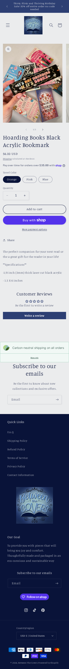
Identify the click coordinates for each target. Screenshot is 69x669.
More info (34, 358)
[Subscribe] (57, 399)
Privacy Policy (16, 466)
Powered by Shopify (48, 662)
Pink (29, 179)
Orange (12, 179)
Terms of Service (17, 457)
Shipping (7, 159)
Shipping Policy (17, 440)
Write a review (34, 315)
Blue (45, 179)
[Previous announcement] (7, 6)
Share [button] (11, 240)
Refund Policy (16, 449)
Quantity (8, 188)
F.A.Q (10, 432)
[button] (7, 25)
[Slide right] (43, 130)
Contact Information (20, 474)
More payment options (34, 229)
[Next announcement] (62, 6)
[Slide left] (26, 130)
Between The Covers (28, 662)
